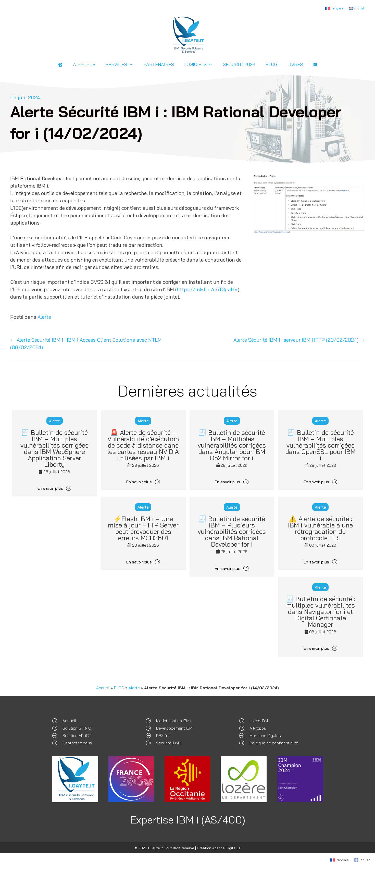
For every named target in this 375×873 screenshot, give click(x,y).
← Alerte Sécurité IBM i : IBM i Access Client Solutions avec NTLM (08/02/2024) (86, 343)
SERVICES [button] (116, 64)
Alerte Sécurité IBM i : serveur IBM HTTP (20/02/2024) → (299, 340)
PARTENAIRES (158, 64)
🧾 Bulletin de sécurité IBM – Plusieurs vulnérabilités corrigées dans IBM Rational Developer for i (232, 531)
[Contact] (315, 64)
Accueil (103, 687)
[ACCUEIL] (60, 64)
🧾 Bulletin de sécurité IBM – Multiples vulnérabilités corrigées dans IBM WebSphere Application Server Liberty (54, 448)
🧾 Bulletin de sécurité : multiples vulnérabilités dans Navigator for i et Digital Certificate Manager (320, 611)
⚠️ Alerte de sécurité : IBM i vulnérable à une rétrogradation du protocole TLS (320, 528)
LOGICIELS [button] (195, 64)
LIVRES (295, 64)
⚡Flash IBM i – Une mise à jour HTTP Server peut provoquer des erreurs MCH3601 (143, 528)
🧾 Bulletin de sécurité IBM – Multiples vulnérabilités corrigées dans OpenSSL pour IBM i (320, 445)
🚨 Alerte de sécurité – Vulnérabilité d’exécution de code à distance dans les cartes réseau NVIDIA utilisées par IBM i (143, 445)
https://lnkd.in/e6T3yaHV (207, 289)
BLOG (271, 64)
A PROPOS (84, 64)
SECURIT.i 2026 (239, 64)
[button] (54, 488)
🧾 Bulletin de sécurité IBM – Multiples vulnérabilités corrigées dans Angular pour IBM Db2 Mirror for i (232, 445)
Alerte (44, 317)
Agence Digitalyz (226, 848)
